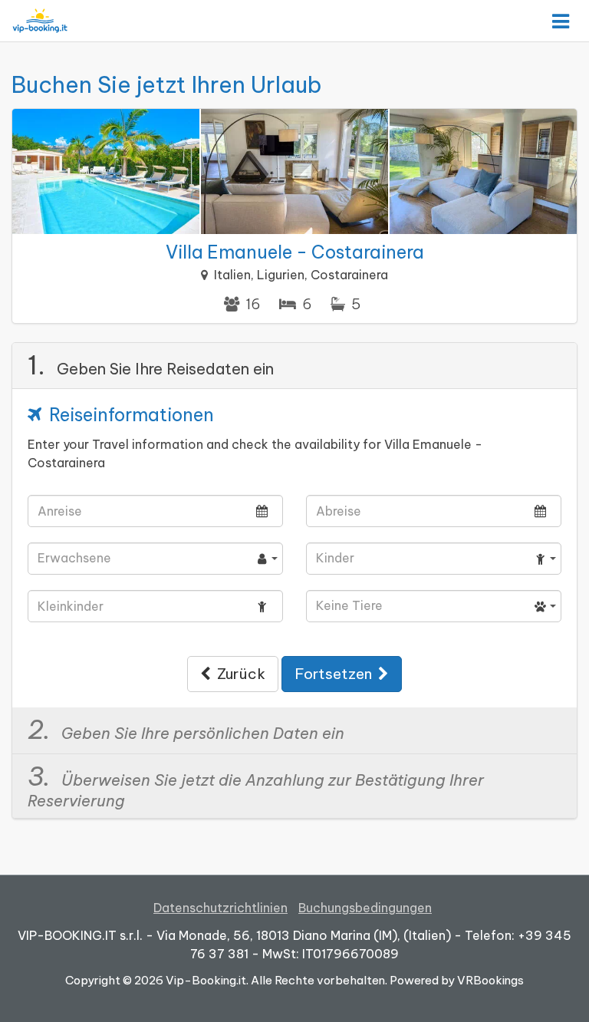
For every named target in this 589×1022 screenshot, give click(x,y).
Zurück (238, 673)
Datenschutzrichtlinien (220, 907)
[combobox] (155, 558)
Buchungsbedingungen (365, 907)
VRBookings (490, 980)
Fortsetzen (336, 673)
